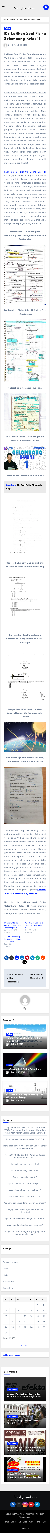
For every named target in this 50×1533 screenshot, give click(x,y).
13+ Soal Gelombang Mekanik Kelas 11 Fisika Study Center (12, 939)
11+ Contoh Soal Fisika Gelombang (24, 1069)
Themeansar (24, 1517)
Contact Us (16, 1522)
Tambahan (8, 1288)
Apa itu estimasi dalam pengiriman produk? (25, 1218)
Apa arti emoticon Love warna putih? (25, 1183)
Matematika (8, 1281)
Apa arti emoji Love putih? (25, 1177)
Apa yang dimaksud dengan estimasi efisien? (25, 1203)
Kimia (5, 1275)
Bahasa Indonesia (11, 1262)
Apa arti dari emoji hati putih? (25, 1164)
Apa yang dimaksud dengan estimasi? (25, 1225)
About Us (25, 1528)
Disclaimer (28, 1522)
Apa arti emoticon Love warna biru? (25, 1196)
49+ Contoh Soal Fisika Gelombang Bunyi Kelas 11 (34, 925)
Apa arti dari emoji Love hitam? (25, 1170)
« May (24, 1345)
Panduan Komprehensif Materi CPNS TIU (25, 1139)
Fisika (7, 28)
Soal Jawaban (24, 8)
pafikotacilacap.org (11, 1355)
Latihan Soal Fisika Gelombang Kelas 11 (25, 172)
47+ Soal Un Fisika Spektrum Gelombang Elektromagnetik (12, 925)
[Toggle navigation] (3, 7)
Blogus (38, 1514)
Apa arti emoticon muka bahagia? (25, 1190)
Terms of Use (40, 1522)
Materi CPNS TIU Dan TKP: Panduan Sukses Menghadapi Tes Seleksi (24, 1477)
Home (6, 1522)
